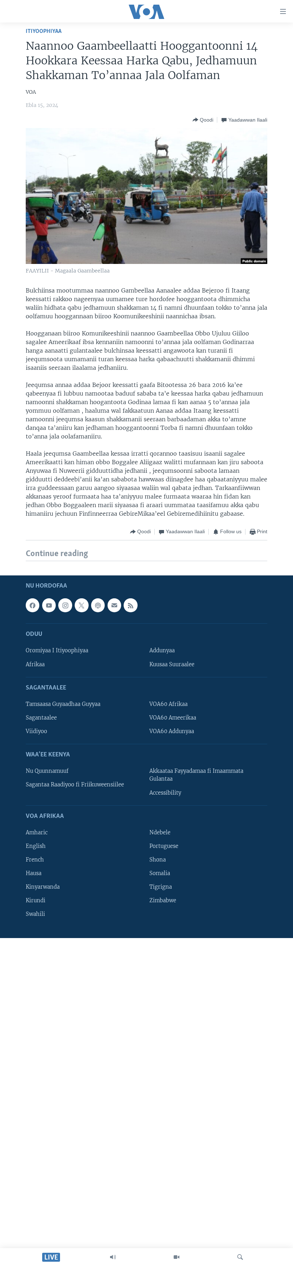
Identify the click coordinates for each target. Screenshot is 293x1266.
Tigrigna (160, 887)
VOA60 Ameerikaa (172, 718)
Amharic (37, 832)
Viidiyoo (36, 731)
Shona (157, 860)
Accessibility (165, 792)
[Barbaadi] (240, 1257)
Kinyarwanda (43, 887)
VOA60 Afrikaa (168, 704)
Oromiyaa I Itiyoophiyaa (57, 650)
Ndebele (159, 832)
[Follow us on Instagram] (65, 605)
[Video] (176, 1257)
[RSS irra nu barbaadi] (130, 605)
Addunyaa (162, 650)
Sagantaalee (41, 718)
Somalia (159, 873)
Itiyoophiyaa (43, 31)
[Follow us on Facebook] (32, 605)
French (35, 860)
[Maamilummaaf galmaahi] (114, 605)
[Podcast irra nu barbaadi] (98, 605)
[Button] (203, 120)
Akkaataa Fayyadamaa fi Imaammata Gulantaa (196, 775)
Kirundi (35, 900)
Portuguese (163, 846)
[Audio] (113, 1257)
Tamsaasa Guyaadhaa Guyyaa (63, 704)
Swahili (35, 914)
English (36, 846)
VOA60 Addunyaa (171, 731)
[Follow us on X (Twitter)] (81, 605)
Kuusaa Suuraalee (171, 664)
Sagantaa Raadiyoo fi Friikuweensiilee (75, 784)
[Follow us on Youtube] (49, 605)
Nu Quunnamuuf (47, 771)
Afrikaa (35, 664)
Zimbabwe (162, 900)
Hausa (33, 873)
